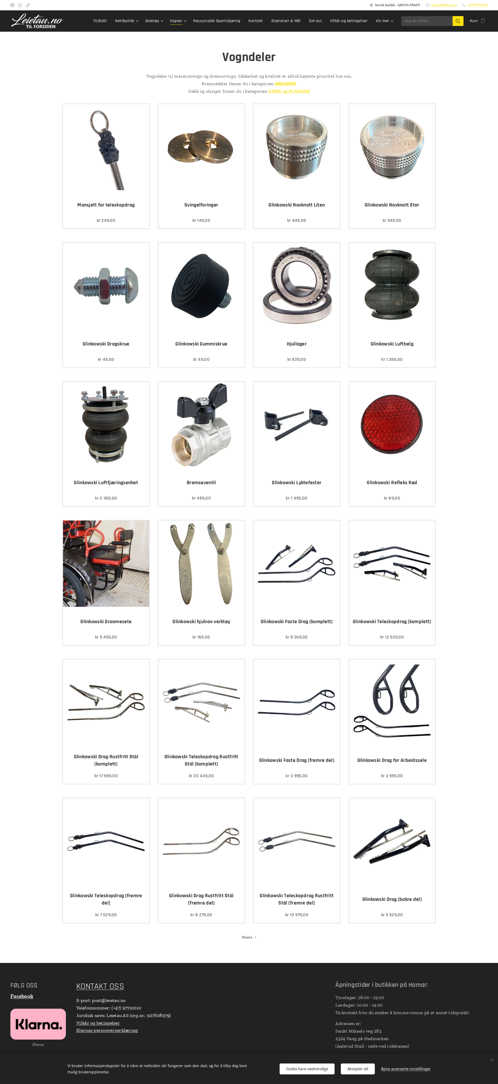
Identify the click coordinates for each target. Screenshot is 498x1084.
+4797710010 (478, 5)
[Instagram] (20, 5)
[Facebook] (12, 5)
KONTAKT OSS (100, 986)
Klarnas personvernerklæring (107, 1030)
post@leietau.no (444, 5)
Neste (247, 937)
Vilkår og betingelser (98, 1023)
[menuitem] (101, 21)
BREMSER (285, 84)
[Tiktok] (28, 5)
